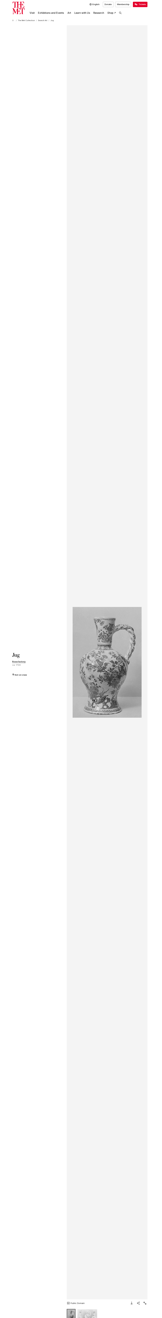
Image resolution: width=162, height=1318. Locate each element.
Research (98, 12)
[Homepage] (18, 8)
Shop (110, 12)
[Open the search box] (120, 13)
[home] (13, 20)
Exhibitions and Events (51, 12)
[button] (107, 662)
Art (69, 12)
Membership (123, 4)
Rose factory (19, 661)
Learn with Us (82, 12)
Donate (108, 4)
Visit (32, 12)
